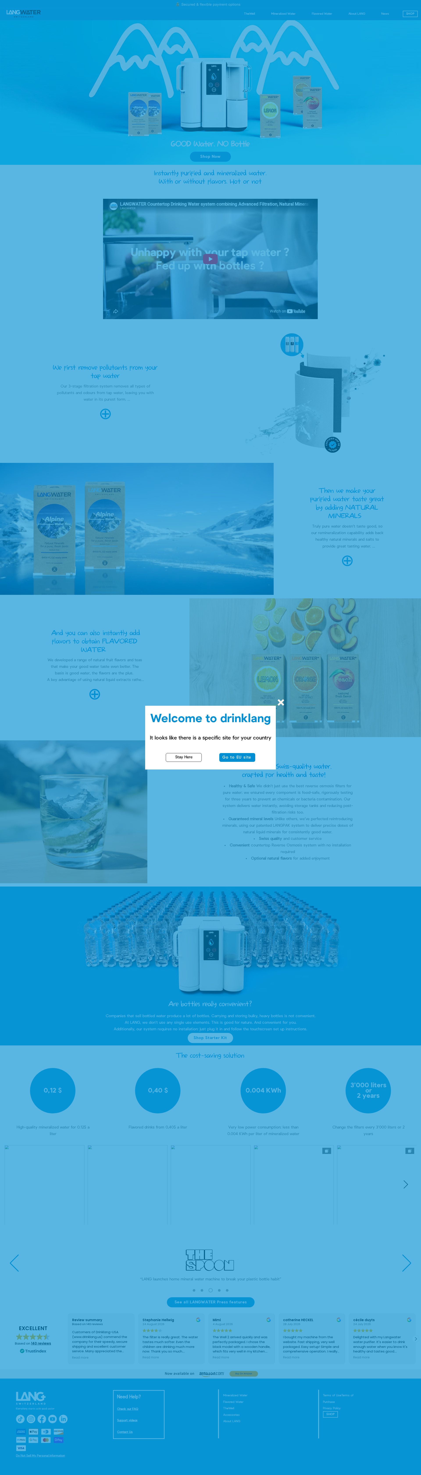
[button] (281, 702)
